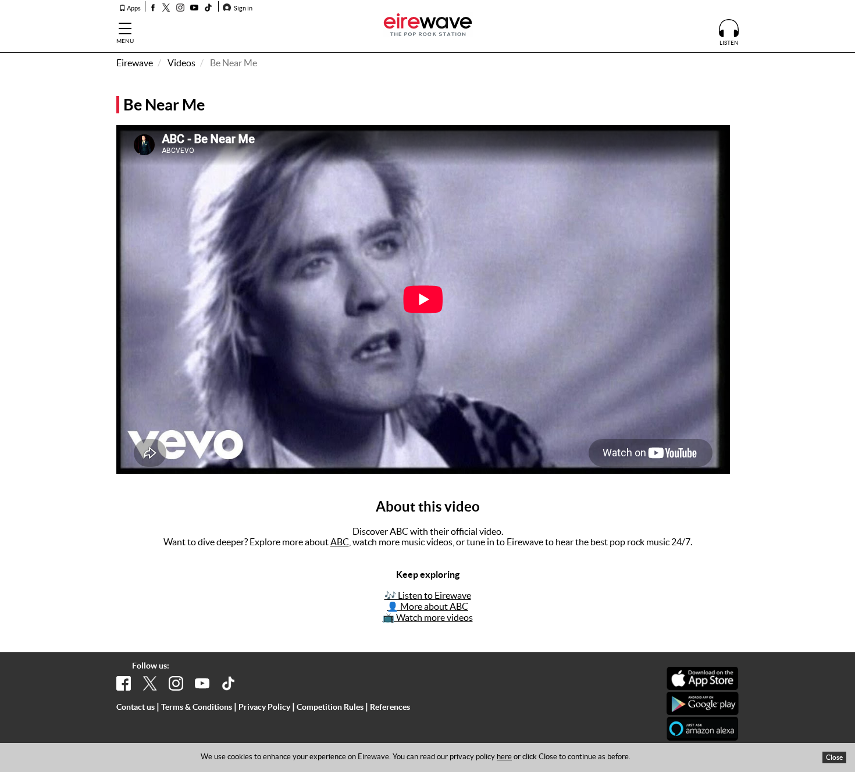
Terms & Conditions (196, 707)
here (504, 756)
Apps (133, 8)
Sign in (242, 8)
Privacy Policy (264, 707)
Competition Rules (330, 707)
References (390, 707)
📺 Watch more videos (428, 617)
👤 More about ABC (427, 606)
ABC (339, 542)
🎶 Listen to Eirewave (427, 595)
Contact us (135, 707)
